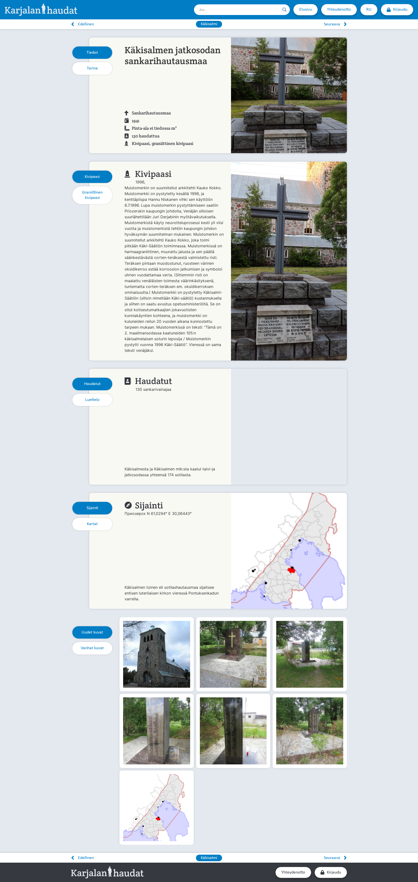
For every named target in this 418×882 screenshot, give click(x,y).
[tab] (92, 52)
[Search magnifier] (284, 9)
